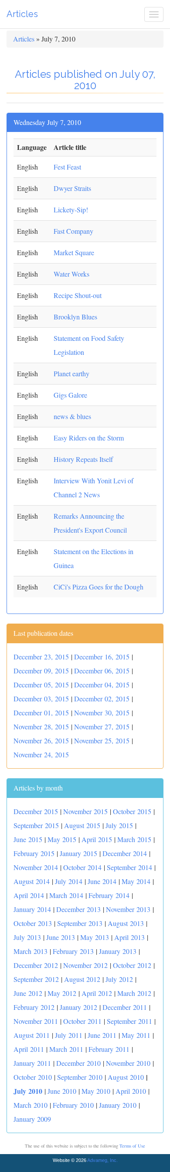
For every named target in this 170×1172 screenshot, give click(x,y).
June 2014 (102, 881)
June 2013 (60, 937)
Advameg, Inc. (102, 1160)
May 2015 (62, 839)
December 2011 (124, 1007)
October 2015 (132, 811)
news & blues (72, 416)
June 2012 (28, 993)
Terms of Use (132, 1146)
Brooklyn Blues (75, 316)
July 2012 (119, 979)
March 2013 (31, 951)
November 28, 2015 (41, 726)
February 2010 (73, 1105)
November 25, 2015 (101, 740)
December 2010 (78, 1063)
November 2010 (128, 1063)
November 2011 (36, 1021)
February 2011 (108, 1049)
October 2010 (33, 1077)
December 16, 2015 (101, 656)
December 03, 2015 (41, 698)
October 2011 (82, 1021)
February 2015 (34, 853)
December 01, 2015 (41, 712)
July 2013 (27, 937)
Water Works (71, 273)
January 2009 (32, 1118)
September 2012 (36, 979)
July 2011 (68, 1035)
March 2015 (134, 839)
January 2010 (117, 1105)
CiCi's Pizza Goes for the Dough (98, 586)
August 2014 (32, 881)
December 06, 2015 (101, 670)
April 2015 (97, 839)
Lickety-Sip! (71, 209)
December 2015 (36, 811)
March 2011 (66, 1049)
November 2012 (85, 965)
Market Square (74, 252)
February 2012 (34, 1007)
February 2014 (108, 895)
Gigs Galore (70, 394)
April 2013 (129, 937)
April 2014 (29, 895)
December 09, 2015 (41, 670)
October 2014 (82, 867)
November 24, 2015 (41, 754)
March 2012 (134, 993)
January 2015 (78, 853)
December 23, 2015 (41, 656)
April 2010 (131, 1091)
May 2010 (96, 1091)
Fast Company (73, 231)
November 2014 (36, 867)
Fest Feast (67, 166)
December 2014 (124, 853)
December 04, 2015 (101, 684)
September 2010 (79, 1077)
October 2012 (132, 965)
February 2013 (73, 951)
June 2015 (28, 839)
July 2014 (68, 881)
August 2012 (82, 979)
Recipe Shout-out (78, 295)
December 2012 (36, 965)
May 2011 (136, 1035)
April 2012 (97, 993)
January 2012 (78, 1007)
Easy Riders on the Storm (89, 437)
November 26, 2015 (41, 740)
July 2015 (119, 825)
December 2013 (78, 909)
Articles (22, 14)
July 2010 (28, 1091)
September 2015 (36, 825)
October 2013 (33, 923)
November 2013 (128, 909)
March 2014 (66, 895)
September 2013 (79, 923)
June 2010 (62, 1091)
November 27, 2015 (101, 726)
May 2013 (94, 937)
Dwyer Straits (72, 188)
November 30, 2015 (101, 712)
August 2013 (126, 923)
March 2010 (31, 1105)
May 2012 (62, 993)
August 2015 (82, 825)
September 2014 (129, 867)
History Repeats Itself (83, 459)
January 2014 (32, 909)
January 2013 (117, 951)
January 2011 (32, 1063)
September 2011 (129, 1021)
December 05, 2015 (41, 684)
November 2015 (85, 811)
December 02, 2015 (101, 698)
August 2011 (32, 1035)
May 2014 (136, 881)
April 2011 (29, 1049)
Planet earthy (71, 373)
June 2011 (102, 1035)
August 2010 (126, 1077)
